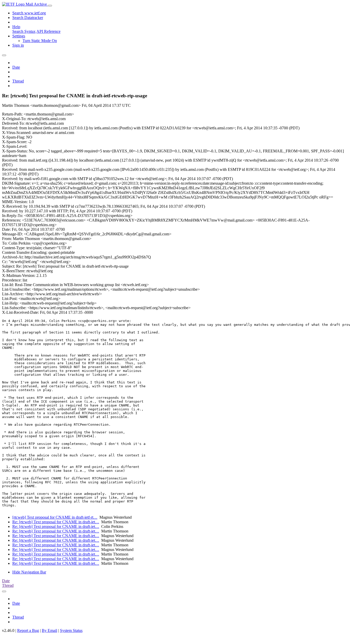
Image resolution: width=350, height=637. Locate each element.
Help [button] (16, 27)
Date (16, 67)
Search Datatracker (27, 17)
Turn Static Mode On (40, 40)
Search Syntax (24, 31)
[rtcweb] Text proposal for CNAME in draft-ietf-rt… (54, 517)
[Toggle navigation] (50, 5)
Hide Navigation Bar (29, 572)
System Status (71, 630)
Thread (18, 81)
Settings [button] (18, 36)
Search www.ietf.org (29, 13)
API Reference (48, 31)
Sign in (18, 45)
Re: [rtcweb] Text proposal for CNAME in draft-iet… (55, 522)
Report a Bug (28, 630)
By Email (49, 630)
